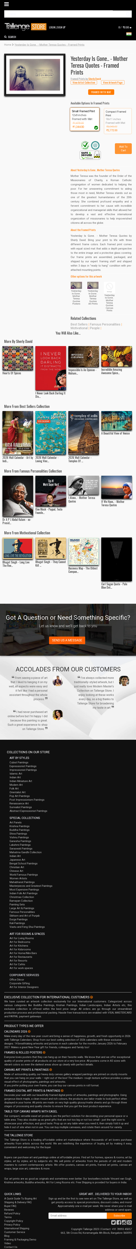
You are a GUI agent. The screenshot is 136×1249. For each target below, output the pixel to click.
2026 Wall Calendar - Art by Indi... (17, 459)
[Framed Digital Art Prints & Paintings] (62, 1090)
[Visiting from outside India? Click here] (91, 997)
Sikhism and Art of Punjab (25, 915)
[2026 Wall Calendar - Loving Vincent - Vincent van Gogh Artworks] (50, 432)
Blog (6, 1235)
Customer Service (14, 1232)
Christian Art (17, 867)
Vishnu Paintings (19, 837)
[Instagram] (124, 1223)
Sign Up (61, 27)
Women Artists (18, 878)
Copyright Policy (13, 1221)
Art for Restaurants (21, 957)
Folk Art (14, 788)
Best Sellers (79, 324)
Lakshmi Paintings (20, 844)
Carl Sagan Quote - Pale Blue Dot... (114, 585)
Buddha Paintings (20, 830)
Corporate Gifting (20, 983)
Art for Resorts (18, 960)
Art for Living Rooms (22, 938)
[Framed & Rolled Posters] (44, 1052)
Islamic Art (16, 773)
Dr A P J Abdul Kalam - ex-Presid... (16, 521)
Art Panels (16, 822)
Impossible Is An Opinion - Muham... (82, 371)
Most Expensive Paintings (24, 889)
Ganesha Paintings (20, 841)
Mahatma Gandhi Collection (26, 852)
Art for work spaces (21, 968)
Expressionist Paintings (23, 766)
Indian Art (15, 777)
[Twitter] (113, 1223)
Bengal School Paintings (24, 863)
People (95, 328)
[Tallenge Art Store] (26, 27)
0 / (123, 27)
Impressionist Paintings (23, 770)
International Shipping (16, 1228)
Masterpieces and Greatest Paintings (31, 885)
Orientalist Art (18, 792)
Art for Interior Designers (24, 987)
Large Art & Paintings (22, 908)
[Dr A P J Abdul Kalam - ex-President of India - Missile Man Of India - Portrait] (17, 496)
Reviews (9, 1209)
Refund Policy (12, 1213)
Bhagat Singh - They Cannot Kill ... (50, 563)
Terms (8, 1217)
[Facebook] (119, 1223)
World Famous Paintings (24, 874)
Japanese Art (17, 859)
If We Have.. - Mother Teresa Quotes (112, 503)
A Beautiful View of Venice (115, 433)
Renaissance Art (19, 803)
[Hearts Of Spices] (17, 358)
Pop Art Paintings (20, 796)
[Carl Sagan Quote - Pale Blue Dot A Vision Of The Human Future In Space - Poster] (116, 559)
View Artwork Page (113, 82)
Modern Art (16, 784)
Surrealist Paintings (21, 807)
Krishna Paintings (20, 826)
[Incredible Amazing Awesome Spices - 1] (116, 356)
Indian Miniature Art (21, 781)
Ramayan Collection (21, 900)
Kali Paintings (17, 923)
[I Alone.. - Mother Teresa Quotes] (83, 485)
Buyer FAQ (10, 1206)
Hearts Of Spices (11, 373)
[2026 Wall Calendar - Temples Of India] (83, 432)
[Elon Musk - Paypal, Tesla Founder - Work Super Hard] (50, 491)
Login (52, 27)
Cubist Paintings (19, 762)
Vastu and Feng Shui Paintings (27, 926)
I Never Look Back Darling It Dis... (50, 395)
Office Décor (17, 979)
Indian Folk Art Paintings (24, 893)
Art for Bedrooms (20, 942)
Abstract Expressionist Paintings (28, 811)
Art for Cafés (17, 964)
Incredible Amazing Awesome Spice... (111, 371)
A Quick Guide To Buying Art (20, 1198)
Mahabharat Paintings (22, 882)
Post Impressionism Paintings (27, 799)
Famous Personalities (105, 324)
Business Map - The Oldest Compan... (83, 570)
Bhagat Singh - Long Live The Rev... (15, 564)
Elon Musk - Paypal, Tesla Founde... (48, 511)
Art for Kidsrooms (20, 949)
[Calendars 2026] (29, 1031)
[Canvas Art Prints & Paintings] (50, 1069)
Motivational (79, 328)
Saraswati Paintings (21, 848)
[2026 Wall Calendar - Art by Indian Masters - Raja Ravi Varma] (17, 432)
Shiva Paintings (18, 833)
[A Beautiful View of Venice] (116, 420)
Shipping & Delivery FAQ (18, 1202)
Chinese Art (16, 871)
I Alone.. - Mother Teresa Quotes (81, 499)
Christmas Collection (22, 897)
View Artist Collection (84, 82)
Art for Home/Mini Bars (23, 953)
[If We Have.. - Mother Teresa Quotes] (116, 487)
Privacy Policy (12, 1224)
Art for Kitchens (19, 945)
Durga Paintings (19, 919)
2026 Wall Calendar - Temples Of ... (80, 459)
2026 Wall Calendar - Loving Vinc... (47, 459)
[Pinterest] (129, 1223)
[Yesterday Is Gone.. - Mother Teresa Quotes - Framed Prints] (34, 75)
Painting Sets (17, 904)
